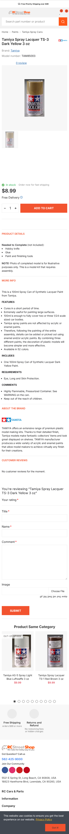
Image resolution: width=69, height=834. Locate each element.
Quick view (24, 644)
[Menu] (3, 12)
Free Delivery (10, 197)
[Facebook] (5, 770)
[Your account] (56, 12)
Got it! (55, 827)
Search (63, 21)
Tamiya (15, 50)
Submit (15, 610)
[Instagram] (12, 770)
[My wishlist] (60, 12)
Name (6, 526)
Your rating (9, 500)
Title (4, 511)
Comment (8, 542)
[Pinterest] (27, 770)
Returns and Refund (34, 724)
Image (6, 584)
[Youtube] (19, 770)
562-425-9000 (12, 759)
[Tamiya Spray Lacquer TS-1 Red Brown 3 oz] (51, 651)
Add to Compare (24, 637)
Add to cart (44, 208)
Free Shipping (12, 722)
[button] (33, 4)
